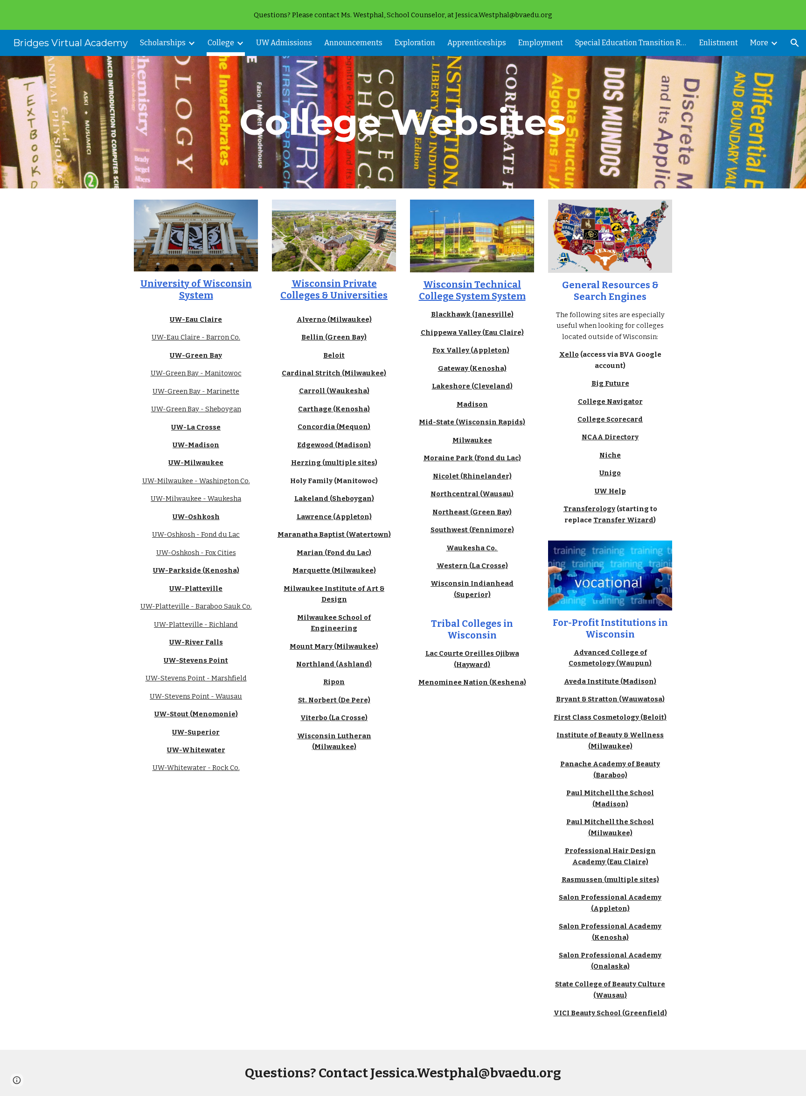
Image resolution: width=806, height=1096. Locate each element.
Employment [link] (540, 42)
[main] (403, 122)
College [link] (221, 42)
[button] (795, 43)
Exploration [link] (415, 42)
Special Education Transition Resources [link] (631, 42)
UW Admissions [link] (284, 42)
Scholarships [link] (163, 42)
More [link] (759, 42)
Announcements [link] (353, 42)
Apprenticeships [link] (476, 42)
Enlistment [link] (718, 42)
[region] (403, 15)
